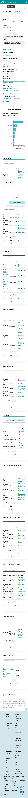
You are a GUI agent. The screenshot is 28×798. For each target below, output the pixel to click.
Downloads (18, 718)
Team (7, 719)
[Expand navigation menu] (26, 2)
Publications (9, 726)
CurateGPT (18, 771)
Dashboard (18, 745)
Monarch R (18, 725)
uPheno (8, 758)
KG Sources (18, 743)
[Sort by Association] (16, 168)
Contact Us (9, 723)
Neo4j (16, 723)
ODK (16, 767)
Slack (13, 781)
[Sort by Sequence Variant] (14, 665)
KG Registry (7, 790)
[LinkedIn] (21, 792)
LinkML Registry (6, 793)
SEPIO (7, 772)
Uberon (8, 756)
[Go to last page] (18, 240)
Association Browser (18, 748)
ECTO (7, 774)
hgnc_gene (6, 66)
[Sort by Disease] (23, 168)
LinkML (16, 760)
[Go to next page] (16, 240)
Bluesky (14, 790)
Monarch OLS (7, 780)
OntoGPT (17, 769)
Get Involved (15, 779)
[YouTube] (23, 792)
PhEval (16, 758)
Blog (13, 783)
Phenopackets (18, 773)
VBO (7, 767)
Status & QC (18, 727)
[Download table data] (10, 189)
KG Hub (5, 788)
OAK (16, 764)
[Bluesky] (22, 794)
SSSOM (16, 762)
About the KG (18, 740)
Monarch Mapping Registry (6, 784)
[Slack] (23, 787)
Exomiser (17, 755)
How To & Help (18, 730)
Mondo (8, 753)
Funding (8, 728)
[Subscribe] (21, 787)
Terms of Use (18, 736)
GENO (7, 769)
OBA (7, 765)
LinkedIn (14, 785)
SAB (7, 721)
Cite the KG (18, 738)
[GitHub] (23, 789)
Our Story (8, 717)
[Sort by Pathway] (23, 320)
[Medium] (21, 789)
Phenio (8, 763)
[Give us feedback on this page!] (26, 709)
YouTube (14, 788)
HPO (7, 760)
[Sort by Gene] (7, 168)
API (16, 721)
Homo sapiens (7, 28)
